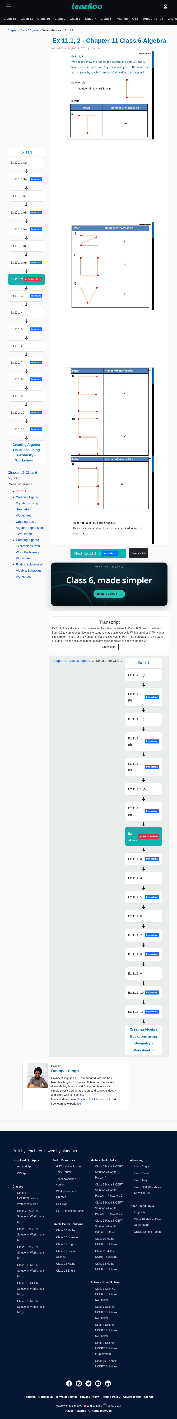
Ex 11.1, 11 (26, 429)
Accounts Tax (153, 18)
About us (30, 1396)
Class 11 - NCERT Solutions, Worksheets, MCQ (31, 1289)
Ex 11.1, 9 (17, 395)
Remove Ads (138, 553)
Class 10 (43, 18)
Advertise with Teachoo (138, 1396)
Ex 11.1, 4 (17, 312)
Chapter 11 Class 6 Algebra (23, 30)
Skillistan (61, 1203)
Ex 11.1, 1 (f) (18, 245)
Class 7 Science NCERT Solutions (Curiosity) (106, 1312)
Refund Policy (111, 1396)
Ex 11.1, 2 (26, 279)
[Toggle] (9, 6)
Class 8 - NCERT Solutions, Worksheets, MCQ (31, 1234)
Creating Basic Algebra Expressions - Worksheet (30, 528)
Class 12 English (66, 1270)
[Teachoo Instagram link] (79, 1383)
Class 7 (90, 18)
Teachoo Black (86, 1099)
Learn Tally (140, 1180)
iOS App (22, 1173)
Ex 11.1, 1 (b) (26, 179)
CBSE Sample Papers (147, 1231)
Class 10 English (66, 1244)
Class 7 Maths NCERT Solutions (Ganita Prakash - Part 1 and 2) (109, 1190)
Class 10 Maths (65, 1230)
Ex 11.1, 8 (26, 379)
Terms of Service (66, 1396)
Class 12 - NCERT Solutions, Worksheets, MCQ (31, 1307)
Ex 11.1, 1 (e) (26, 229)
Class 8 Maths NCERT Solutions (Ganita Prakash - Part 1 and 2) (109, 1208)
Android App (24, 1166)
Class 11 (27, 18)
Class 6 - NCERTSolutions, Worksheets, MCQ (28, 1198)
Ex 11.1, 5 (26, 329)
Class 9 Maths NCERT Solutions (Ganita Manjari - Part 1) (109, 1226)
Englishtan (140, 1212)
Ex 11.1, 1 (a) (19, 162)
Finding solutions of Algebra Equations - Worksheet (29, 570)
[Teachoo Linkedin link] (108, 1383)
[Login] (165, 6)
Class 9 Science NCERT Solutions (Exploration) (106, 1348)
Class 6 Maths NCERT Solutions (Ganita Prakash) (109, 1172)
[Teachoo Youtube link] (98, 1383)
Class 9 (59, 18)
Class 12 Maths (65, 1263)
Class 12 (9, 18)
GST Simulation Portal (70, 1210)
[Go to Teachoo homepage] (86, 6)
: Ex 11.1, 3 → (98, 553)
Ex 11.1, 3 (26, 295)
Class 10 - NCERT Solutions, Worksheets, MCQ (31, 1271)
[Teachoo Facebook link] (69, 1383)
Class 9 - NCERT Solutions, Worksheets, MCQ (31, 1253)
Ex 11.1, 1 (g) (26, 262)
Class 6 (105, 18)
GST (135, 18)
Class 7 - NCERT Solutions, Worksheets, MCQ (31, 1216)
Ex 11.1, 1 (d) (26, 212)
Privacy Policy (89, 1396)
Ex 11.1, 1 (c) (18, 195)
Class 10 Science (67, 1237)
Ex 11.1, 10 (26, 412)
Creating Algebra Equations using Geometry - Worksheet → (26, 452)
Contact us (45, 1396)
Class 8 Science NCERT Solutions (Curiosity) (106, 1330)
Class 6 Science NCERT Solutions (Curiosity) (106, 1294)
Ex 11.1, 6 (17, 345)
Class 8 (75, 18)
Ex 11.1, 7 (26, 362)
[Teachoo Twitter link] (88, 1383)
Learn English (142, 1166)
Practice (122, 18)
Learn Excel (141, 1173)
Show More (109, 646)
